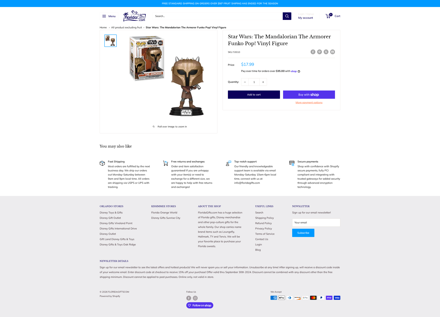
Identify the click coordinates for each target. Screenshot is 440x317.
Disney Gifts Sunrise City (165, 217)
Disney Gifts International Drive (118, 228)
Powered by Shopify (110, 296)
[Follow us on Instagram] (195, 298)
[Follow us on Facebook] (188, 298)
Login (258, 244)
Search (259, 212)
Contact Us (261, 239)
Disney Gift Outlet (110, 217)
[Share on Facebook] (313, 51)
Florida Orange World (164, 212)
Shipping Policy (264, 217)
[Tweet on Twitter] (326, 51)
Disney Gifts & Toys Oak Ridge (118, 244)
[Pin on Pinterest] (319, 51)
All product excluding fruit (126, 27)
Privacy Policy (263, 228)
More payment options (309, 102)
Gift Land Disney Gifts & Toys (117, 239)
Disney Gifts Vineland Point (116, 223)
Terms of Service (264, 233)
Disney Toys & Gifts (111, 212)
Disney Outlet (108, 233)
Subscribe (303, 232)
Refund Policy (263, 223)
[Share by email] (332, 51)
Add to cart (254, 94)
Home (103, 27)
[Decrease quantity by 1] (245, 82)
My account (305, 17)
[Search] (287, 16)
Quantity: (233, 81)
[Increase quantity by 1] (263, 82)
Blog (258, 249)
